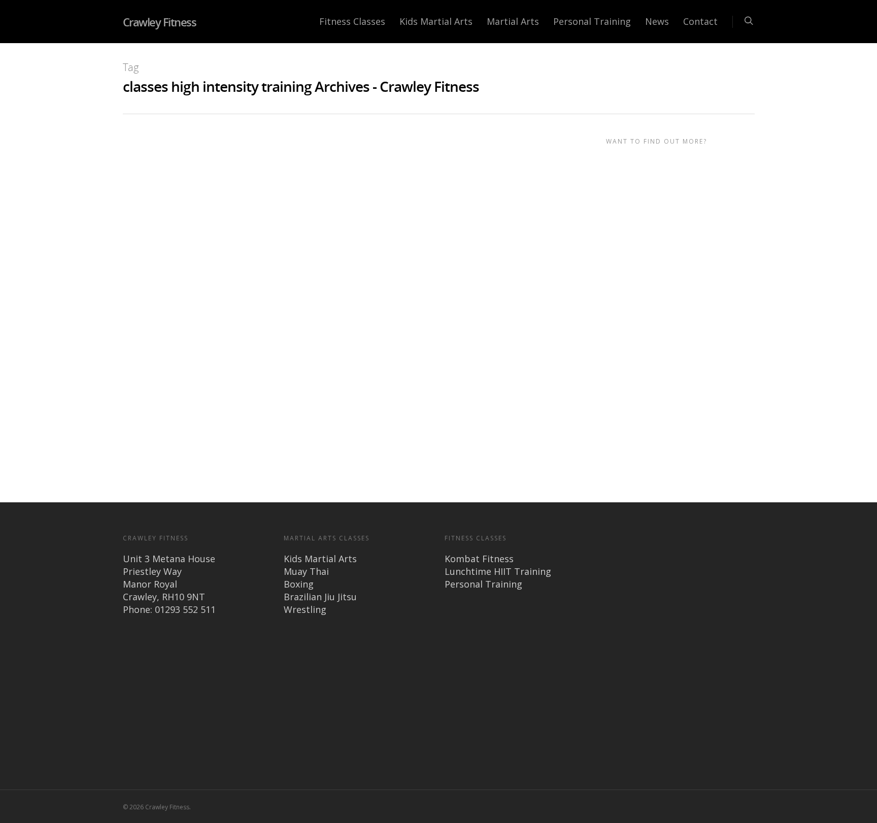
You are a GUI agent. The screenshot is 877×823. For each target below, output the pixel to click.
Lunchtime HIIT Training (498, 571)
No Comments (332, 158)
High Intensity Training (303, 255)
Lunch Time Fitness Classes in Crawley (288, 143)
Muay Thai (306, 571)
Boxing (299, 584)
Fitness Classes (352, 21)
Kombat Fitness (479, 559)
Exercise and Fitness (239, 158)
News (657, 21)
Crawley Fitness (159, 21)
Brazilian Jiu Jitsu (320, 597)
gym (432, 425)
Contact (700, 21)
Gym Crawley (288, 158)
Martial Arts (513, 21)
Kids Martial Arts (436, 21)
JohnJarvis (192, 158)
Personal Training (592, 21)
